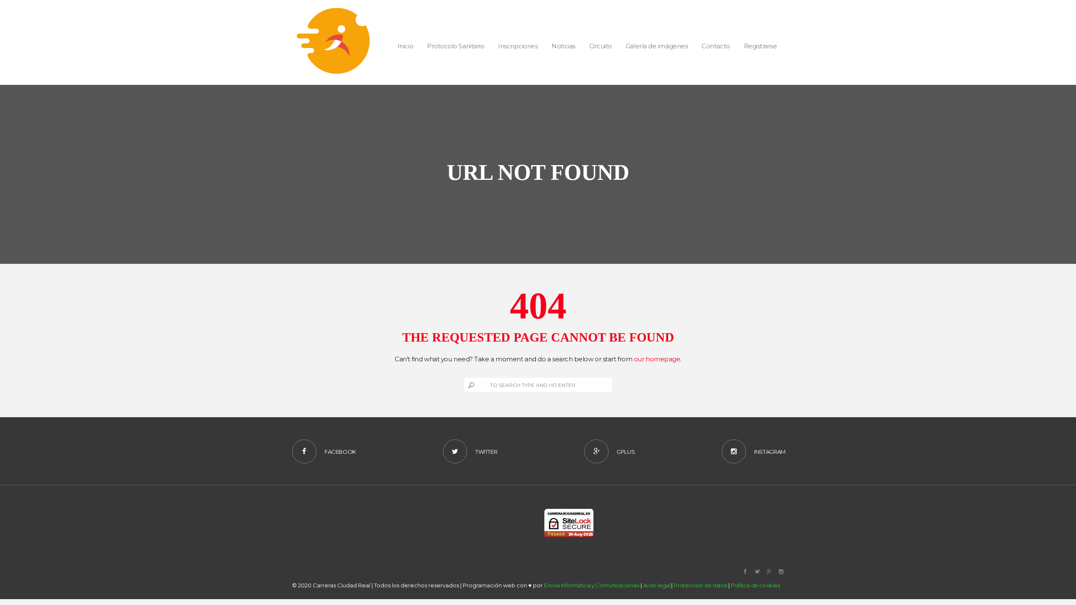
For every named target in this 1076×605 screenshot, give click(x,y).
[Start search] (470, 385)
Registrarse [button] (760, 46)
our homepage (657, 359)
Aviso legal (656, 585)
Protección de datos (700, 585)
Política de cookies (755, 585)
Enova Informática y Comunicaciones (591, 585)
